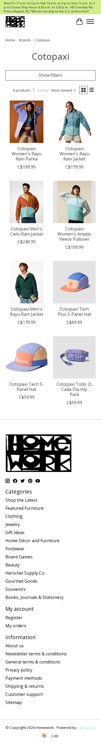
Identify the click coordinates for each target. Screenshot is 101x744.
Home (10, 40)
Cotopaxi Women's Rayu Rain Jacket (74, 154)
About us (14, 646)
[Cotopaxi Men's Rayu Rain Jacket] (26, 282)
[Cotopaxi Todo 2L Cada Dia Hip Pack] (74, 357)
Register (13, 618)
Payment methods (23, 678)
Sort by (43, 90)
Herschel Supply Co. (25, 573)
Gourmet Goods (21, 581)
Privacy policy (18, 670)
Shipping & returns (24, 686)
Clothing (14, 516)
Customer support (24, 694)
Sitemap (13, 702)
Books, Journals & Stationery (34, 597)
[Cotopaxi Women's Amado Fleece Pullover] (74, 202)
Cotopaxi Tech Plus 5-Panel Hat (74, 311)
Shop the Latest (21, 500)
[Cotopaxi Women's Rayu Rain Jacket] (74, 121)
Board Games (19, 557)
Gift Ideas (15, 532)
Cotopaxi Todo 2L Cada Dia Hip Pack (74, 389)
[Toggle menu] (90, 21)
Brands (25, 40)
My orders (15, 626)
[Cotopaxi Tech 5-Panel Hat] (26, 357)
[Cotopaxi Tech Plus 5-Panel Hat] (74, 282)
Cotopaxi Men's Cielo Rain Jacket (26, 231)
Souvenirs (15, 589)
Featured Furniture (24, 508)
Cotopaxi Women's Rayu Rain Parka (26, 154)
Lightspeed (86, 727)
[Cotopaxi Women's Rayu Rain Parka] (26, 121)
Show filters (50, 75)
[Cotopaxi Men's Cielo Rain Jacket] (26, 202)
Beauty (12, 565)
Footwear (15, 549)
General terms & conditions (32, 662)
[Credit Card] (44, 736)
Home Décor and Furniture (32, 541)
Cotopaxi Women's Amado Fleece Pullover (74, 234)
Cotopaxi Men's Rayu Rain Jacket (26, 311)
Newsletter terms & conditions (36, 654)
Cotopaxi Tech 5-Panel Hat (26, 386)
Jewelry (12, 524)
